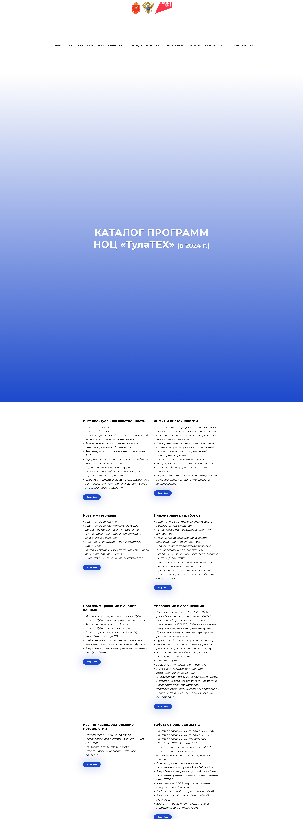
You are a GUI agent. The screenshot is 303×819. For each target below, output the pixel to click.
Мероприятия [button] (243, 45)
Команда (135, 45)
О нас (70, 45)
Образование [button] (173, 45)
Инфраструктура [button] (217, 45)
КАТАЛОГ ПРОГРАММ (151, 232)
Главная (55, 45)
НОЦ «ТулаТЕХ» (134, 244)
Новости (153, 45)
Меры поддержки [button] (111, 45)
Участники (86, 45)
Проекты (194, 45)
